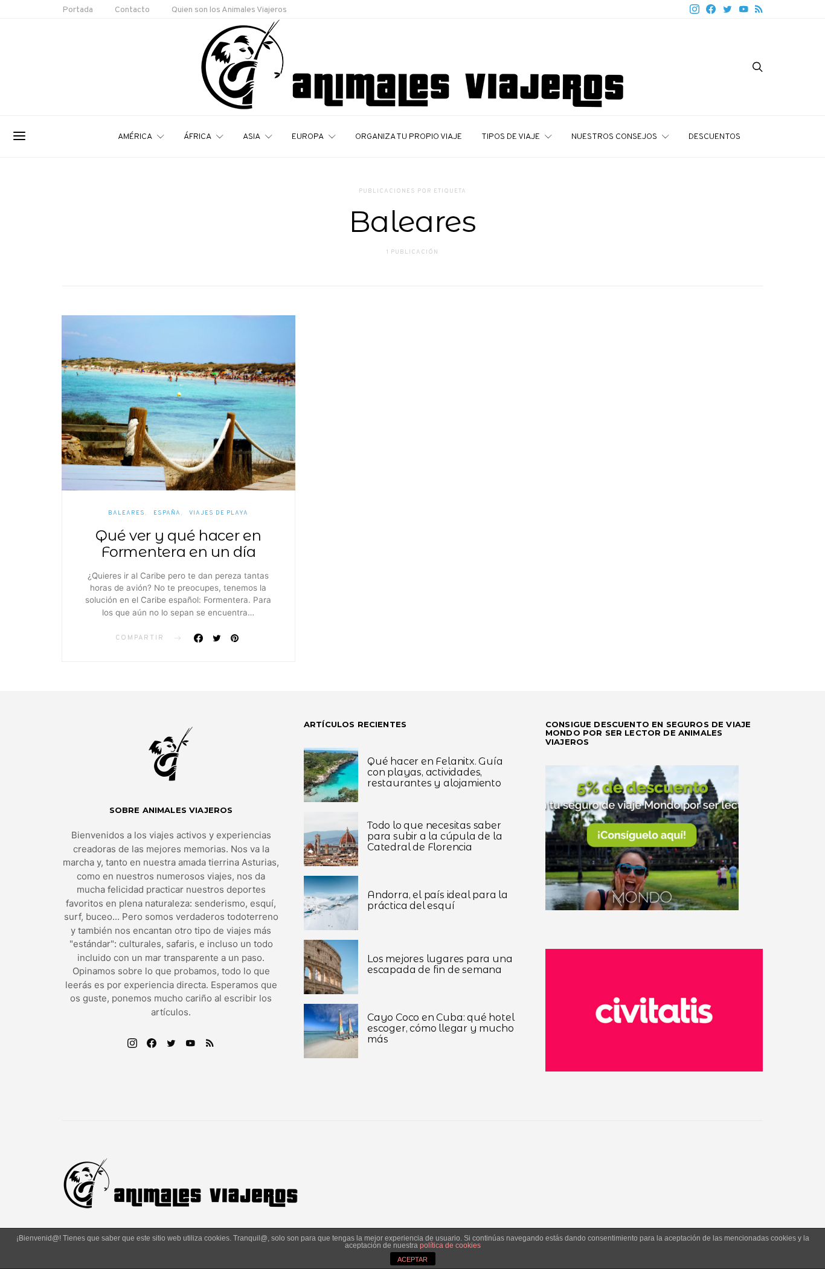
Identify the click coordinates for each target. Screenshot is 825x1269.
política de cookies (450, 1245)
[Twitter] (727, 9)
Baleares (126, 513)
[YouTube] (743, 9)
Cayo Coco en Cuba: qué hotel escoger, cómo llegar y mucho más (440, 1028)
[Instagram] (694, 9)
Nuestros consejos (614, 137)
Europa (308, 137)
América (135, 137)
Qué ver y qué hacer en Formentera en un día (178, 544)
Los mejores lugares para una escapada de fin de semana (439, 964)
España (167, 513)
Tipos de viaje (510, 137)
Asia (251, 137)
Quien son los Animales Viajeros (229, 10)
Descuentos (714, 137)
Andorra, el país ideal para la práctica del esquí (437, 900)
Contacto (132, 10)
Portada (77, 10)
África (197, 137)
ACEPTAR (412, 1259)
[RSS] (759, 9)
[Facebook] (711, 9)
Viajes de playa (218, 513)
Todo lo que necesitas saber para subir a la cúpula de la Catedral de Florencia (434, 836)
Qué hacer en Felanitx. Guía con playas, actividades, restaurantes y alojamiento (435, 772)
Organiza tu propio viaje (408, 137)
